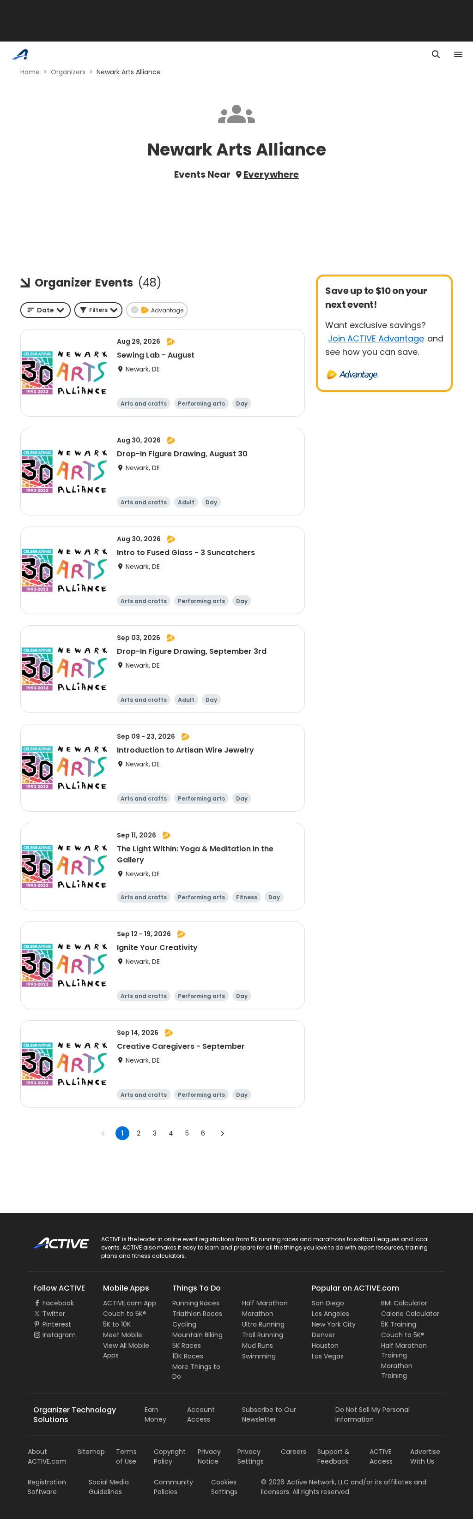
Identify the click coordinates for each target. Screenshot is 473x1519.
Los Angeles (330, 1313)
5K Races (186, 1345)
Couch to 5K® (124, 1313)
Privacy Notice (209, 1456)
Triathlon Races (197, 1313)
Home (30, 72)
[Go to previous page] (103, 1133)
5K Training (398, 1324)
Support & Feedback (333, 1456)
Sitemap (91, 1451)
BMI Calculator (404, 1303)
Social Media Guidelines (109, 1486)
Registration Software (47, 1486)
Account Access (201, 1414)
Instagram (59, 1335)
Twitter (53, 1313)
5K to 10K (117, 1324)
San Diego (328, 1303)
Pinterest (56, 1324)
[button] (98, 310)
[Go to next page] (222, 1133)
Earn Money (155, 1414)
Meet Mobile (122, 1335)
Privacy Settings (250, 1456)
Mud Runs (257, 1345)
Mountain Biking (197, 1335)
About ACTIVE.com (47, 1456)
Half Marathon (265, 1303)
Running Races (195, 1303)
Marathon (257, 1313)
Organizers (68, 72)
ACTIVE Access (381, 1456)
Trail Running (262, 1335)
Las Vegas (328, 1356)
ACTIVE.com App (129, 1303)
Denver (323, 1335)
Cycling (184, 1324)
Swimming (259, 1356)
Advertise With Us (425, 1456)
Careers (293, 1451)
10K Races (187, 1356)
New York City (334, 1324)
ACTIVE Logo (53, 1239)
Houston (325, 1345)
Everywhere (271, 174)
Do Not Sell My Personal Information (372, 1414)
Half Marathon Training (404, 1350)
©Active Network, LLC (305, 1482)
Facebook (58, 1303)
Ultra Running (263, 1324)
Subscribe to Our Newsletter (269, 1414)
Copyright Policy (170, 1456)
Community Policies (173, 1486)
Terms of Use (126, 1456)
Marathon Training (396, 1370)
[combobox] (45, 310)
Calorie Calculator (410, 1313)
